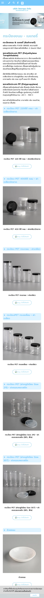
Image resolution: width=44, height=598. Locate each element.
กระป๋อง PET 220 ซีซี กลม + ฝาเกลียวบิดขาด (22, 159)
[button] (3, 21)
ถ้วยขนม (22, 577)
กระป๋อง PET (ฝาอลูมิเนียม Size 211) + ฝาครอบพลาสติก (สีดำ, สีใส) (22, 436)
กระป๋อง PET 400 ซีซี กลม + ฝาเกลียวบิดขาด (22, 229)
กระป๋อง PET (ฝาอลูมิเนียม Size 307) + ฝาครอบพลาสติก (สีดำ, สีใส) (22, 509)
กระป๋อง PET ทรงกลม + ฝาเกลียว (22, 295)
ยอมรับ (35, 595)
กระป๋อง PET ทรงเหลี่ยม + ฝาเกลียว (22, 364)
